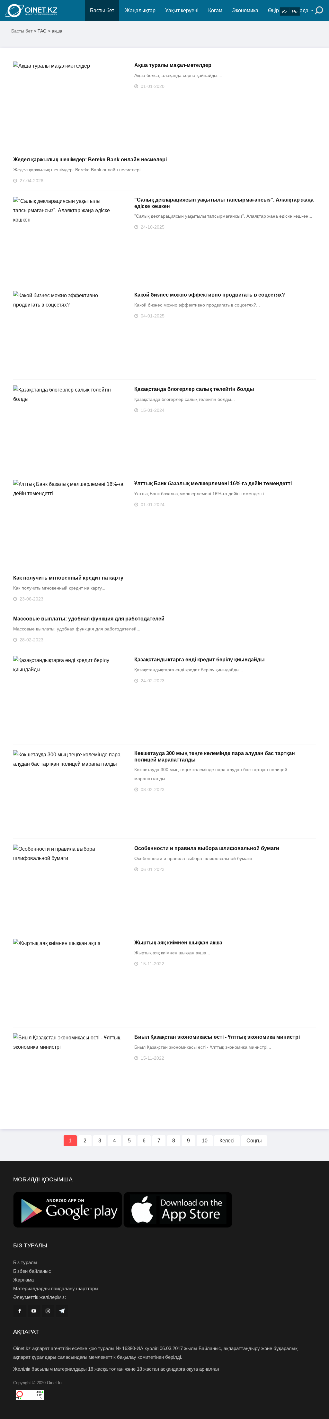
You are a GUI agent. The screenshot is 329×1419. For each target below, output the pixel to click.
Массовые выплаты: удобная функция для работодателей (88, 618)
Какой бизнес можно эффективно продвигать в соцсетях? (209, 295)
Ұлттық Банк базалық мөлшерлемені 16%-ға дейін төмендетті (213, 483)
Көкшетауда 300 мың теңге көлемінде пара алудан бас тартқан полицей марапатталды (214, 756)
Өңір (273, 10)
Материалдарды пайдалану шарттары (55, 1288)
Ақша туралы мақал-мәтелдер (172, 65)
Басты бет (102, 10)
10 (205, 1140)
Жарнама (23, 1279)
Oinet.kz (55, 1382)
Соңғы (254, 1140)
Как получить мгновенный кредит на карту (68, 578)
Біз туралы (25, 1262)
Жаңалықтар (140, 10)
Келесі (227, 1140)
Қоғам (215, 10)
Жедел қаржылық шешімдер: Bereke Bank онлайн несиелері (90, 159)
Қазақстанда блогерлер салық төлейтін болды (194, 389)
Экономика (245, 10)
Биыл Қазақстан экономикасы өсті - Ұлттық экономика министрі (217, 1037)
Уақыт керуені (182, 10)
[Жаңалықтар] (45, 10)
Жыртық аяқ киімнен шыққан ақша (178, 942)
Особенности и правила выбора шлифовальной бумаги (206, 848)
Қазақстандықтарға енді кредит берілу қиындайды (199, 659)
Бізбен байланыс (32, 1271)
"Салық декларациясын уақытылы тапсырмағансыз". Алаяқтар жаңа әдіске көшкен (224, 203)
